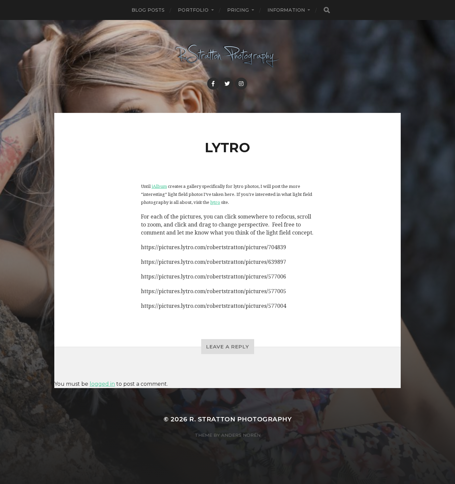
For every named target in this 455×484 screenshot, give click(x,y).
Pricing (238, 10)
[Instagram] (241, 84)
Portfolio (193, 10)
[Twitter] (227, 84)
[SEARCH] (326, 10)
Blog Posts (148, 10)
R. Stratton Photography (240, 419)
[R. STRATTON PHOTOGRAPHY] (228, 56)
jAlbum (159, 186)
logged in (102, 384)
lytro (215, 202)
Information (286, 10)
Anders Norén (240, 435)
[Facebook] (213, 84)
